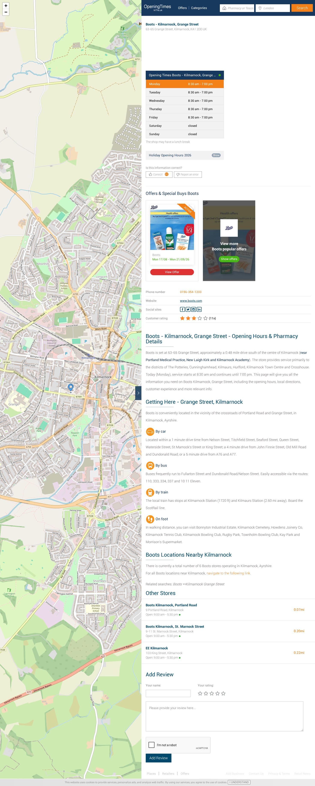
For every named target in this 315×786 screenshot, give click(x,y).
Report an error (189, 174)
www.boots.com (191, 300)
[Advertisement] (228, 56)
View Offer (172, 272)
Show (216, 155)
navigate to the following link (228, 573)
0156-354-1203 (190, 292)
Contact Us (256, 773)
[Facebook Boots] (182, 309)
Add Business (235, 773)
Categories (199, 8)
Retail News (302, 773)
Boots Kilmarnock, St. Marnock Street (175, 627)
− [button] (5, 12)
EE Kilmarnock (157, 648)
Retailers (168, 773)
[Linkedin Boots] (199, 309)
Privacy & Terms (279, 773)
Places (151, 773)
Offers (182, 8)
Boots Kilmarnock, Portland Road (171, 605)
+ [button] (5, 5)
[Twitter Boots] (188, 309)
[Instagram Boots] (193, 309)
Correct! (160, 174)
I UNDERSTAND (239, 782)
